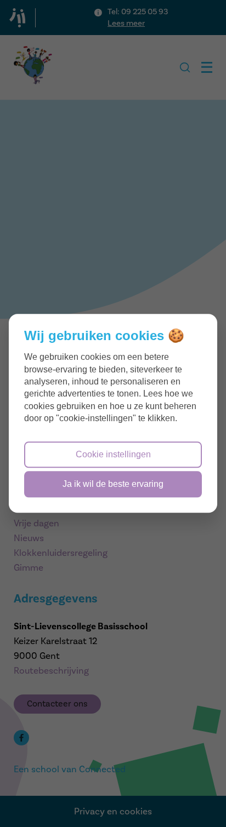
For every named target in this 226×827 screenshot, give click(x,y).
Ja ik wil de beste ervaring (113, 484)
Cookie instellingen (113, 454)
